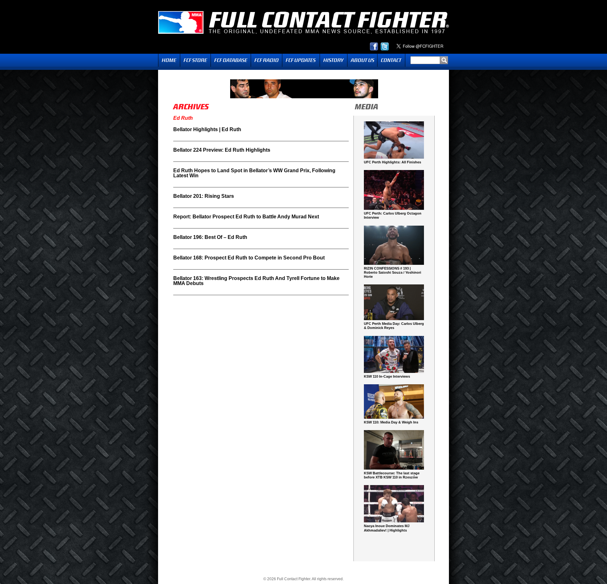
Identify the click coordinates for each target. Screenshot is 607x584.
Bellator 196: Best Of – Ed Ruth (210, 237)
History (333, 60)
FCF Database (231, 60)
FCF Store (195, 60)
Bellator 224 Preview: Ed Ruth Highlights (221, 150)
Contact (391, 60)
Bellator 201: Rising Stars (203, 196)
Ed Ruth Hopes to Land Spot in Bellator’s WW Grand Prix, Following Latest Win (254, 173)
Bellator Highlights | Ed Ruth (207, 129)
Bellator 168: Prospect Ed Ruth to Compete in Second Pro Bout (249, 257)
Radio (266, 60)
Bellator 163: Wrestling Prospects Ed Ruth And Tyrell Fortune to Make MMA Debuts (256, 281)
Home (169, 60)
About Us (362, 60)
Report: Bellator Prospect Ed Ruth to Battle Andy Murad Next (246, 216)
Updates (301, 60)
